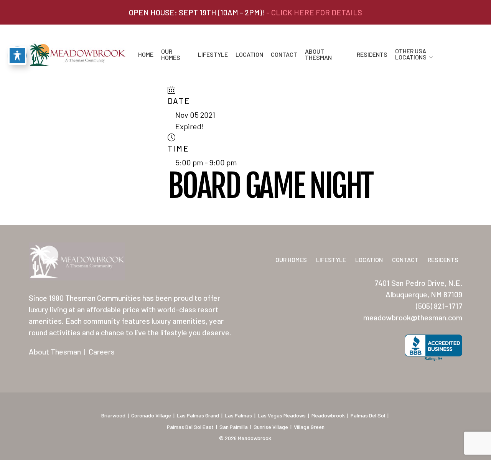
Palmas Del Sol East (190, 427)
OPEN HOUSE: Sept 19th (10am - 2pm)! (245, 12)
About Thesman (318, 54)
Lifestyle (213, 54)
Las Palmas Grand (198, 415)
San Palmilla (233, 427)
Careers (102, 351)
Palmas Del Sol (368, 415)
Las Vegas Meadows (282, 415)
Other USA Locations (411, 54)
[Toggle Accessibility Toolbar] (17, 55)
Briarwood (113, 415)
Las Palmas (238, 415)
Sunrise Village (271, 427)
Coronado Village (151, 415)
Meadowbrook (328, 415)
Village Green (309, 427)
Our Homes (170, 54)
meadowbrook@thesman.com (412, 317)
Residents (372, 54)
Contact (284, 54)
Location (249, 54)
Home (145, 54)
